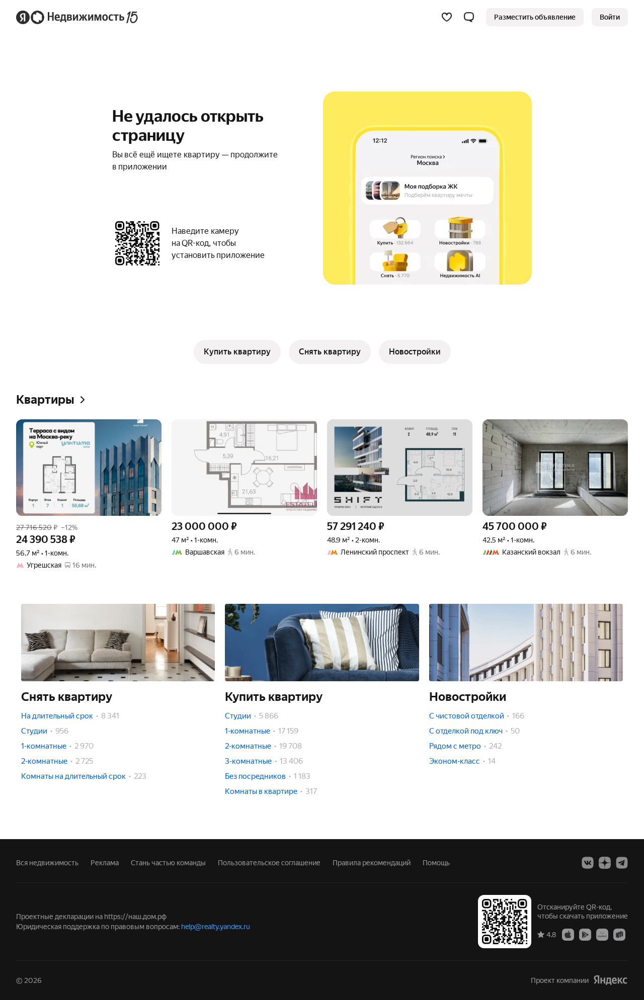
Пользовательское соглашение (269, 863)
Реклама (105, 863)
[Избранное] (447, 17)
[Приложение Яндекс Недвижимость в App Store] (568, 934)
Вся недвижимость (47, 863)
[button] (469, 17)
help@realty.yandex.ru (215, 927)
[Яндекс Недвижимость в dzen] (605, 863)
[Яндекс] (610, 980)
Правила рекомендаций (372, 863)
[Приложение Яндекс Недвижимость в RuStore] (619, 934)
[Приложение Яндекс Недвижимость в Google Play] (585, 934)
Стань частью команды (168, 863)
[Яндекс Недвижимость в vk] (588, 863)
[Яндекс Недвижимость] (77, 17)
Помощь (436, 863)
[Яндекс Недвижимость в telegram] (622, 863)
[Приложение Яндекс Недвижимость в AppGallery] (602, 934)
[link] (610, 17)
